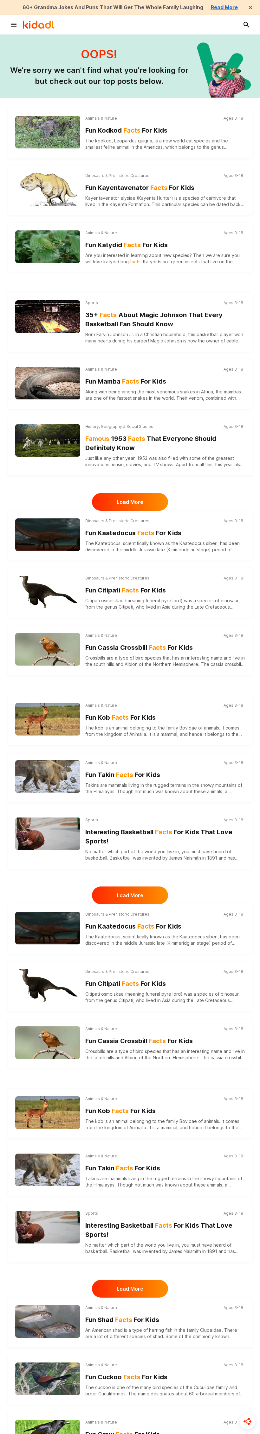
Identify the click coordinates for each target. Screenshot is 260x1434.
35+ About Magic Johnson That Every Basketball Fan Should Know (154, 319)
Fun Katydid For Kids (126, 245)
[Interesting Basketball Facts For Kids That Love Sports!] (47, 833)
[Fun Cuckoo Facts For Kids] (47, 1378)
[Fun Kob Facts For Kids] (47, 718)
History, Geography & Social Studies (119, 426)
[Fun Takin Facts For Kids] (47, 775)
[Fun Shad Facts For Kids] (47, 1320)
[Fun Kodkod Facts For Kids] (47, 131)
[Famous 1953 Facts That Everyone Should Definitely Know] (47, 440)
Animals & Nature (101, 118)
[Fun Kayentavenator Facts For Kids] (47, 189)
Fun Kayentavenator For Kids (139, 187)
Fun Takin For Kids (122, 775)
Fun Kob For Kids (120, 717)
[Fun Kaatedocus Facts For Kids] (47, 534)
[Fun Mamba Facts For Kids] (47, 382)
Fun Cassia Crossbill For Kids (139, 647)
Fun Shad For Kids (122, 1320)
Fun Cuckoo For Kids (126, 1377)
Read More (224, 7)
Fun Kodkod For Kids (126, 130)
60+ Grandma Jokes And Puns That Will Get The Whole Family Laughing (113, 7)
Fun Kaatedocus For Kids (133, 533)
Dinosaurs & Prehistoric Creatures (117, 175)
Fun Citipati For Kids (125, 590)
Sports (91, 302)
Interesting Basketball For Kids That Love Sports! (158, 836)
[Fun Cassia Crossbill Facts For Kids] (47, 648)
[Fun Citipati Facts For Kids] (47, 592)
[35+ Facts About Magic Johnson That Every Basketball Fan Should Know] (47, 316)
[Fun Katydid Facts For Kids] (47, 246)
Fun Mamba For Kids (125, 381)
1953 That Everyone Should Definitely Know (150, 443)
